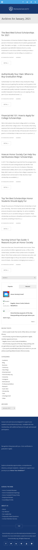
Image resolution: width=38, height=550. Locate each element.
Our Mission (5, 511)
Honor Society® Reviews (9, 490)
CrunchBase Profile (7, 500)
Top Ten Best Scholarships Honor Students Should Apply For (17, 199)
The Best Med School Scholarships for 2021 (17, 34)
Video (4, 398)
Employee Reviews (7, 497)
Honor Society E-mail (17, 294)
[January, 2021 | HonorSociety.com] (19, 9)
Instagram (5, 379)
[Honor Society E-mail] (6, 294)
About (4, 509)
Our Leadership (6, 514)
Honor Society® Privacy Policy (11, 495)
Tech (3, 393)
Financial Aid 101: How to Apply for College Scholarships (17, 116)
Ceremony (5, 367)
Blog (3, 362)
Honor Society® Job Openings (11, 493)
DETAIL (6, 63)
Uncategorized (6, 396)
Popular (10, 286)
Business (4, 365)
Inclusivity (5, 377)
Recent (28, 286)
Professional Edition (8, 384)
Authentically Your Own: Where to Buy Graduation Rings (17, 75)
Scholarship (5, 391)
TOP (19, 526)
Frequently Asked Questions (10, 516)
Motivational (6, 382)
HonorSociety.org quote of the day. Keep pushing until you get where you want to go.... (18, 315)
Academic (18, 57)
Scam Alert (5, 389)
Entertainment (6, 372)
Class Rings (5, 370)
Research (5, 386)
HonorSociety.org (7, 374)
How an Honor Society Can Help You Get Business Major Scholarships (18, 155)
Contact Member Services (9, 519)
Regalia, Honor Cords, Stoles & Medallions (15, 341)
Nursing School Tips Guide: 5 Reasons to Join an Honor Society (17, 241)
